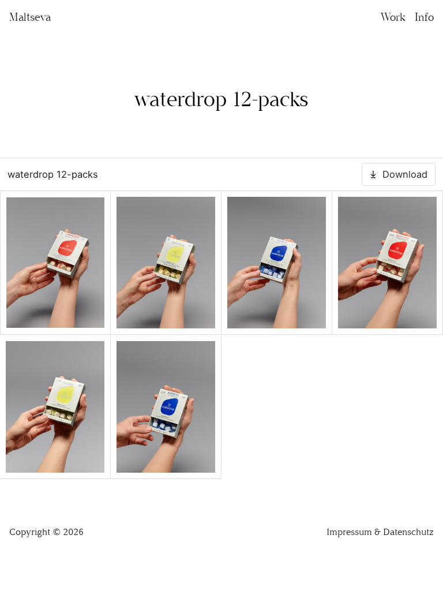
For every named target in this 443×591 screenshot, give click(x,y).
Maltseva (30, 17)
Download (404, 174)
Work (393, 17)
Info (424, 17)
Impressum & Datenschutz (380, 531)
